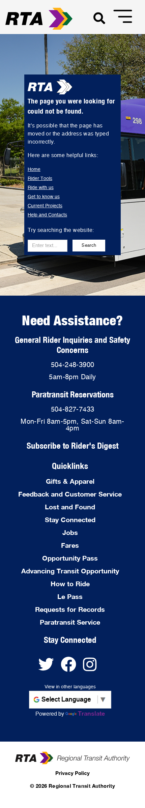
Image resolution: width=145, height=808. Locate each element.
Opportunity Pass (70, 558)
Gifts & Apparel (70, 481)
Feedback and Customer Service (70, 494)
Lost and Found (70, 507)
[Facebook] (72, 667)
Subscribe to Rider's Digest (72, 445)
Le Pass (70, 596)
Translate (91, 713)
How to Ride (70, 583)
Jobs (70, 532)
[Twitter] (49, 667)
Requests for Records (70, 609)
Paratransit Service (70, 622)
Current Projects (45, 206)
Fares (70, 545)
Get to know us (44, 196)
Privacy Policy (72, 773)
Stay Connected (70, 519)
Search (89, 245)
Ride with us (41, 187)
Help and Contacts (47, 215)
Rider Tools (40, 178)
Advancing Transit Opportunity (70, 571)
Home (34, 169)
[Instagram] (92, 667)
